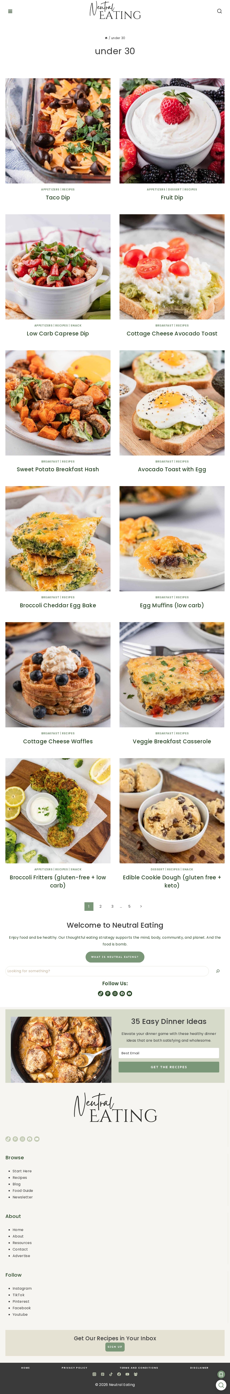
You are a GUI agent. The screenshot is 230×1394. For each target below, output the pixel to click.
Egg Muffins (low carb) (172, 605)
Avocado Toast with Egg (172, 469)
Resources (22, 1242)
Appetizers (50, 189)
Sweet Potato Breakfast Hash (58, 469)
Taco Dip (58, 197)
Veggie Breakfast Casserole (172, 741)
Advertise (21, 1255)
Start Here (22, 1171)
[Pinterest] (102, 1374)
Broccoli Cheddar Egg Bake (58, 605)
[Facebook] (119, 1374)
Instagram (22, 1288)
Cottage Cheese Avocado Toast (172, 333)
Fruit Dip (172, 197)
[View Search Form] (221, 11)
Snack (76, 325)
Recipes (68, 189)
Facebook (22, 1308)
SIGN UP (115, 1346)
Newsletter (23, 1197)
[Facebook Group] (135, 1374)
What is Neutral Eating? (115, 956)
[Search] (218, 971)
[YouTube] (127, 1374)
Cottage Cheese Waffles (58, 741)
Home (18, 1229)
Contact (20, 1249)
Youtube (20, 1314)
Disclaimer (199, 1367)
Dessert (175, 189)
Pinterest (21, 1301)
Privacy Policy (75, 1367)
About (18, 1236)
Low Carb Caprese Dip (58, 333)
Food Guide (23, 1190)
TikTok (18, 1295)
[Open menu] (9, 11)
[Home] (106, 38)
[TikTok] (111, 1374)
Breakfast (164, 325)
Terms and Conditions (139, 1367)
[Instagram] (94, 1374)
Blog (16, 1184)
